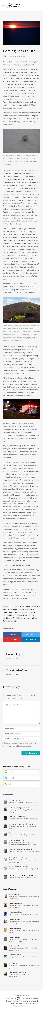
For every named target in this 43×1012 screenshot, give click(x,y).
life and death (22, 615)
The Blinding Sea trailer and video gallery (21, 849)
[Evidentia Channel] (13, 5)
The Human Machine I (15, 955)
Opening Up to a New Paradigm (18, 858)
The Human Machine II (15, 946)
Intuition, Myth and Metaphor (17, 972)
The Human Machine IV (15, 928)
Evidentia (22, 56)
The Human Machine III (15, 937)
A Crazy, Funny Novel (15, 894)
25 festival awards (14, 800)
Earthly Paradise (13, 963)
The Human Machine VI (15, 912)
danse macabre (15, 612)
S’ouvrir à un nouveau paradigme (18, 867)
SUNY (16, 621)
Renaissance (8, 621)
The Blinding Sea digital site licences (19, 808)
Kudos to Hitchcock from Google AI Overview (22, 875)
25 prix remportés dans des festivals (19, 833)
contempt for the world (17, 609)
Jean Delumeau (27, 612)
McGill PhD (15, 618)
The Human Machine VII (16, 903)
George (11, 56)
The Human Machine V (15, 919)
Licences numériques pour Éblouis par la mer (22, 824)
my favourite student (28, 618)
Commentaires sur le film (16, 840)
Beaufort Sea (19, 606)
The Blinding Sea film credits (17, 816)
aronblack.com (26, 1006)
